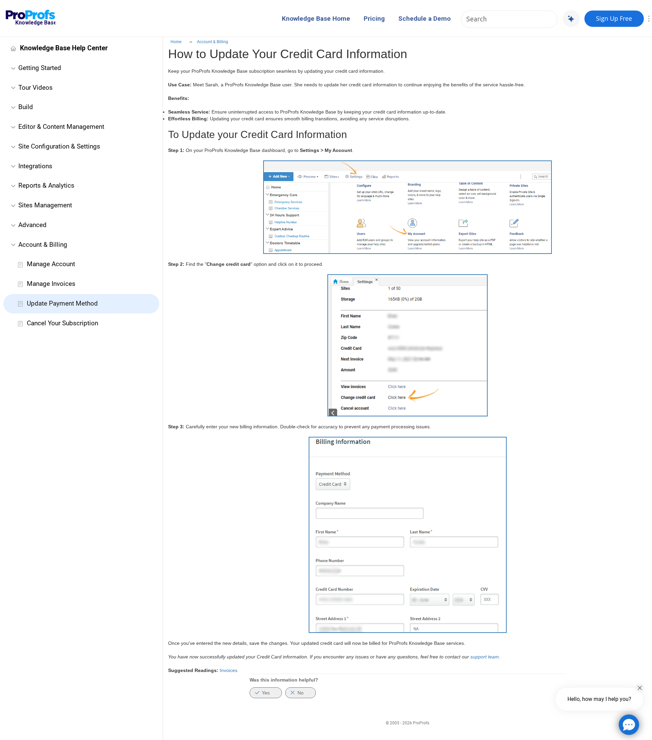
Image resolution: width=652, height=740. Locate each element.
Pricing (374, 18)
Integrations (35, 166)
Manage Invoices (51, 284)
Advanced (32, 225)
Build (25, 107)
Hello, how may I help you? (599, 699)
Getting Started (39, 68)
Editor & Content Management (61, 127)
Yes (266, 692)
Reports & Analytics (46, 185)
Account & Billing (42, 244)
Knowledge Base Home (316, 18)
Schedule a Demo (424, 18)
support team (484, 656)
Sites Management (45, 205)
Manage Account (51, 264)
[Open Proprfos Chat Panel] (629, 725)
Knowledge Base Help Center (64, 48)
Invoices (228, 670)
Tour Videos (35, 87)
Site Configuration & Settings (59, 146)
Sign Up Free (614, 18)
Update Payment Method (62, 303)
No (300, 692)
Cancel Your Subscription (62, 323)
